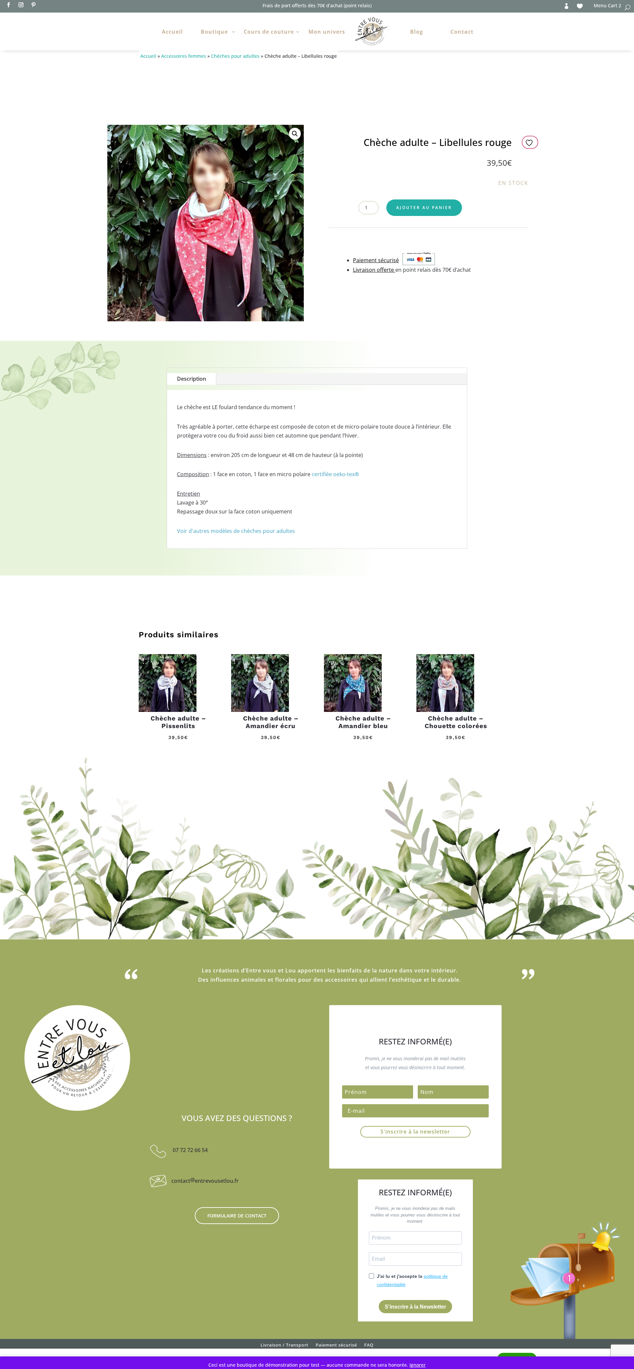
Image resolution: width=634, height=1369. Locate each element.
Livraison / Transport (284, 1346)
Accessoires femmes (183, 56)
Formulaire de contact (236, 1215)
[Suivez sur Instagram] (21, 5)
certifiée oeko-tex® (335, 474)
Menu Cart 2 (607, 6)
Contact (462, 31)
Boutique (214, 31)
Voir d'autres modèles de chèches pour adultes (236, 531)
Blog (416, 31)
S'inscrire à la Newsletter (415, 1307)
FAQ (368, 1346)
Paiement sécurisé (336, 1346)
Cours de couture (269, 31)
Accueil (172, 31)
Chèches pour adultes (235, 56)
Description (191, 378)
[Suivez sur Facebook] (8, 5)
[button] (295, 134)
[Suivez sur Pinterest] (33, 5)
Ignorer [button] (417, 1365)
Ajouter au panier (424, 207)
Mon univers (326, 31)
